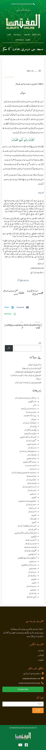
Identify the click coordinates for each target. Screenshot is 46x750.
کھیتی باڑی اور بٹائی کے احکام (30, 551)
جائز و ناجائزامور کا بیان (31, 444)
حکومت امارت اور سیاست (30, 465)
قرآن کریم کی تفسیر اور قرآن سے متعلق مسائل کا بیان (25, 533)
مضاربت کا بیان (32, 561)
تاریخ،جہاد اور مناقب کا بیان (30, 433)
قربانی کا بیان (33, 536)
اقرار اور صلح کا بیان (32, 401)
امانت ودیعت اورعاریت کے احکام (28, 409)
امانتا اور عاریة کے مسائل (31, 412)
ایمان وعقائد (33, 419)
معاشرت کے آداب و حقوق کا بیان (28, 565)
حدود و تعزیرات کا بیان (31, 458)
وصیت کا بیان (33, 590)
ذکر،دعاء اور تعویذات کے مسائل (29, 487)
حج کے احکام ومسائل (31, 455)
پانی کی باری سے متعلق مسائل (30, 430)
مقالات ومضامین (32, 568)
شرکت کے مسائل (32, 512)
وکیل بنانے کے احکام (31, 597)
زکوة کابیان (34, 497)
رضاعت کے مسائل (32, 490)
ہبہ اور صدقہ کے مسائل (31, 586)
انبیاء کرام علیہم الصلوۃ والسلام (30, 416)
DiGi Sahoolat (26, 728)
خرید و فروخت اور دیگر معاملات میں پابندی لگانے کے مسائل (24, 472)
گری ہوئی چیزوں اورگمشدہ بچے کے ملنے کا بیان (27, 558)
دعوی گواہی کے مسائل (31, 480)
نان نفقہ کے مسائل (32, 575)
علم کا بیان (34, 522)
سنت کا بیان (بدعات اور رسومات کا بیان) (27, 501)
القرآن (34, 405)
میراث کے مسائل (32, 572)
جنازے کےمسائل (32, 448)
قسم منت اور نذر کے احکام (30, 540)
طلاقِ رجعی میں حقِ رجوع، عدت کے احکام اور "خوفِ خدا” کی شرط (28, 382)
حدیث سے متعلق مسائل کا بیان (29, 462)
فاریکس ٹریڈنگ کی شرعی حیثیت (34, 365)
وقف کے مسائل (32, 593)
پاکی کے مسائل (33, 426)
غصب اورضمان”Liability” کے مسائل (27, 526)
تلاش (39, 343)
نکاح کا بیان (33, 579)
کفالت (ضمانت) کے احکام (30, 547)
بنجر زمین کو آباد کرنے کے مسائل (29, 423)
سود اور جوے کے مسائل (31, 504)
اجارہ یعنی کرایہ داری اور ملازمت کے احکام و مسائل (25, 398)
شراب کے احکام (32, 508)
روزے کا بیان (33, 494)
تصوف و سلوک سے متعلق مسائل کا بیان (28, 437)
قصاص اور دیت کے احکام (30, 544)
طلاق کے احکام (33, 519)
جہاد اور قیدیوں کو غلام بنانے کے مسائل (28, 451)
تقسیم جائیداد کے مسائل (31, 440)
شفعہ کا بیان (33, 515)
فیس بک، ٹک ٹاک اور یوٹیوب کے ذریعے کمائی (31, 368)
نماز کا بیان (9, 77)
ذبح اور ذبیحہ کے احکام (31, 483)
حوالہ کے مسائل (33, 469)
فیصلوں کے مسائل (32, 529)
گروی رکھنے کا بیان (32, 554)
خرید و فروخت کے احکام (31, 476)
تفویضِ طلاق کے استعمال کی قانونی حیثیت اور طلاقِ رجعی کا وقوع (28, 372)
